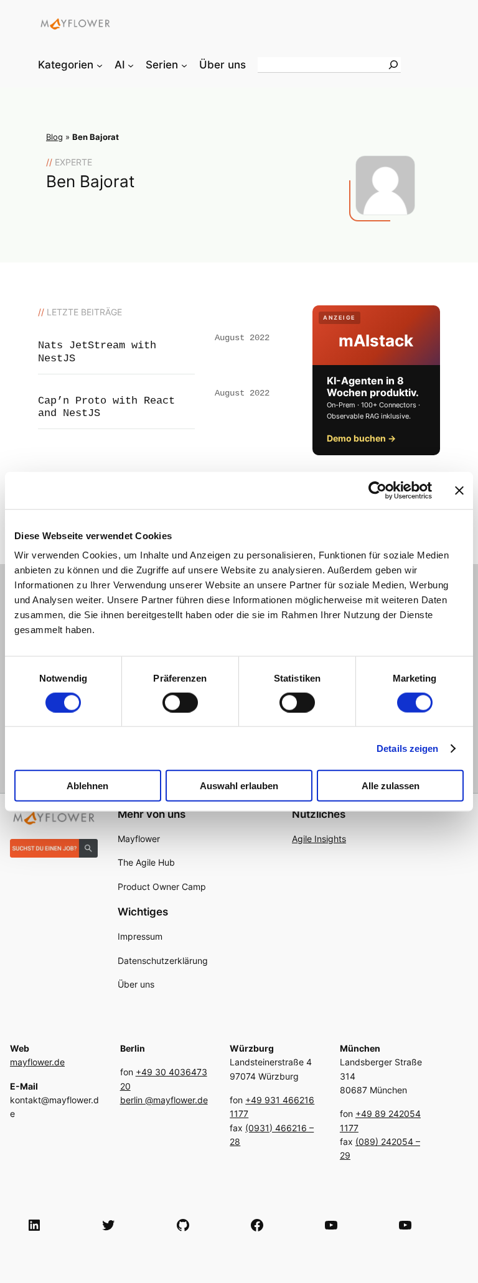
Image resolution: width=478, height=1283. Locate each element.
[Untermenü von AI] (131, 65)
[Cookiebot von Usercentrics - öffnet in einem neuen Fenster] (377, 490)
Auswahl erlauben (239, 785)
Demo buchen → (361, 438)
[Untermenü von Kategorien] (99, 65)
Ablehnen (87, 785)
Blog (54, 137)
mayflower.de (37, 1062)
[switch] (180, 702)
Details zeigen (407, 748)
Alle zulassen (390, 785)
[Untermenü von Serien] (184, 65)
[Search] (393, 64)
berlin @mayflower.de (164, 1100)
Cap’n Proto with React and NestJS (106, 407)
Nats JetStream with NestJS (97, 352)
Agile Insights (319, 838)
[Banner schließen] (459, 490)
